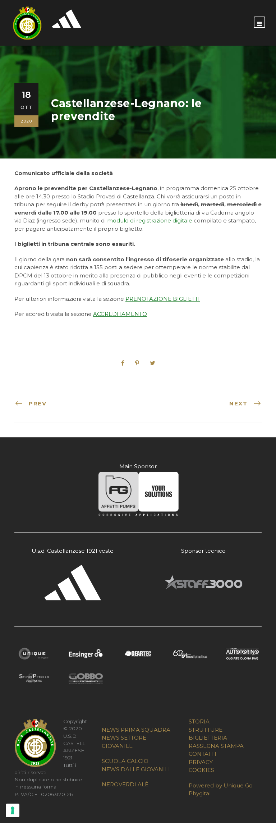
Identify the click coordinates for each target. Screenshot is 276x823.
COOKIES (201, 770)
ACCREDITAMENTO (120, 314)
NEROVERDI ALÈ (125, 784)
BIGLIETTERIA (208, 737)
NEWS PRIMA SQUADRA (136, 729)
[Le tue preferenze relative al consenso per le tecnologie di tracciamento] (12, 810)
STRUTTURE (205, 729)
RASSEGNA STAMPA (216, 745)
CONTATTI (202, 753)
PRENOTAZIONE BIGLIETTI (162, 298)
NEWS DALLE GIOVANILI (136, 769)
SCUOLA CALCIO (125, 761)
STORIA (199, 721)
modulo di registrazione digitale (149, 220)
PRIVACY (201, 762)
